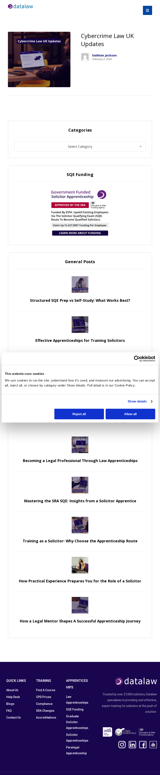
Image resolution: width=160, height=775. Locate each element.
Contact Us (13, 717)
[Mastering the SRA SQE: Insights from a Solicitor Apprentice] (80, 485)
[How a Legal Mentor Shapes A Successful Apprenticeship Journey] (80, 605)
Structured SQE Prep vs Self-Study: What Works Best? (80, 300)
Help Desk (13, 697)
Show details (137, 401)
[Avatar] (85, 57)
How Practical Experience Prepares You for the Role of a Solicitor (80, 580)
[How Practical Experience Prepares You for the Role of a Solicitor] (80, 565)
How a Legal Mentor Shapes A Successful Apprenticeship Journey (80, 621)
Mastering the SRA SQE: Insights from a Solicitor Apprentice (80, 500)
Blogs (10, 703)
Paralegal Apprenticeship (76, 750)
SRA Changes (45, 710)
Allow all (130, 414)
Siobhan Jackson (104, 55)
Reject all (79, 414)
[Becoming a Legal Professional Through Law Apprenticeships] (80, 444)
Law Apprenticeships (77, 699)
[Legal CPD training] (20, 6)
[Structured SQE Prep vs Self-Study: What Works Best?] (80, 284)
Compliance (44, 703)
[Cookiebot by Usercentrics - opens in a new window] (137, 359)
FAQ (9, 710)
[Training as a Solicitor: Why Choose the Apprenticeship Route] (80, 525)
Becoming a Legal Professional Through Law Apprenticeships (80, 460)
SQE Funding (75, 709)
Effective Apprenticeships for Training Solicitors (80, 340)
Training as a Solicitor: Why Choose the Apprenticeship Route (80, 540)
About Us (12, 690)
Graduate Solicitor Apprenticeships (77, 722)
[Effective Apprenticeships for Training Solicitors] (80, 324)
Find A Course (45, 690)
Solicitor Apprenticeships (77, 737)
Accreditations (46, 717)
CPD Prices (43, 697)
